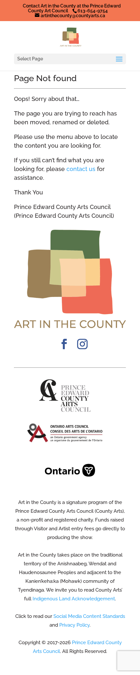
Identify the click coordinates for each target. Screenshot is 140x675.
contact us (80, 169)
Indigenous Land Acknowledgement (74, 599)
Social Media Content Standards (89, 616)
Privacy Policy (74, 625)
